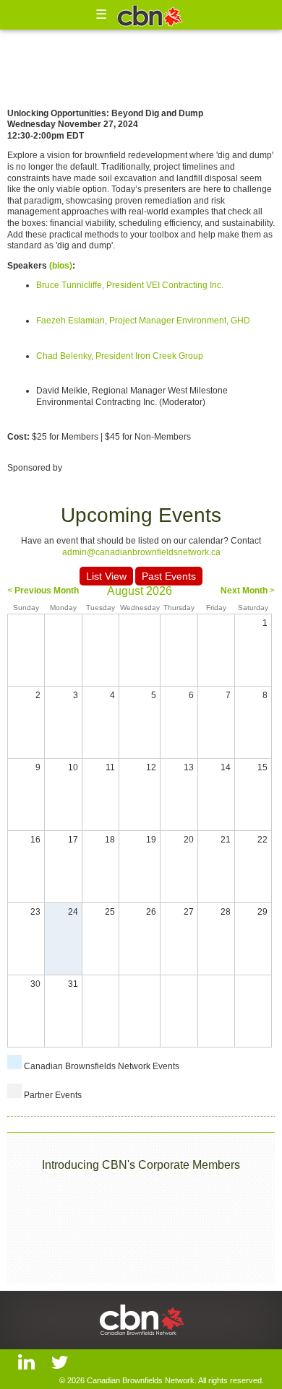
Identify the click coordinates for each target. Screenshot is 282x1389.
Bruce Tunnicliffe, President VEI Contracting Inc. (129, 285)
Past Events (169, 576)
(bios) (60, 266)
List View (106, 576)
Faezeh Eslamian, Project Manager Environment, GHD (143, 320)
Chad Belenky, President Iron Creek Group (119, 356)
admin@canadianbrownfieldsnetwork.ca (141, 552)
